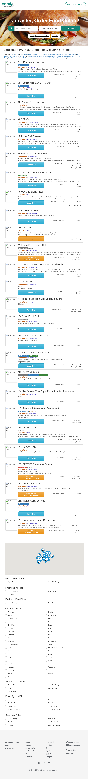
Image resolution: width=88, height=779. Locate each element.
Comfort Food (12, 703)
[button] (43, 551)
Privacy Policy (30, 748)
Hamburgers (22, 56)
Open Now (11, 582)
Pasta (68, 56)
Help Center (9, 748)
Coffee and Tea (72, 54)
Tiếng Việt (49, 757)
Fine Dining (12, 691)
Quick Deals (52, 591)
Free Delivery (12, 603)
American (12, 54)
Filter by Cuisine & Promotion (39, 36)
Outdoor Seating (53, 722)
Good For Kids (53, 688)
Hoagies (29, 56)
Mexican (49, 56)
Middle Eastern (56, 56)
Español (49, 751)
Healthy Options (53, 700)
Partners (28, 742)
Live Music (51, 719)
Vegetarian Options (54, 709)
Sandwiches (18, 58)
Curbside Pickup (53, 582)
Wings (69, 58)
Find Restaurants (70, 28)
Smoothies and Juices (34, 58)
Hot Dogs (35, 56)
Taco (58, 58)
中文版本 (49, 745)
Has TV (10, 725)
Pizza (72, 56)
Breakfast (35, 54)
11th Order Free (13, 591)
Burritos (41, 54)
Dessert (6, 56)
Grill (14, 56)
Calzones (46, 54)
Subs (50, 58)
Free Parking (12, 719)
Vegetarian (63, 58)
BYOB (10, 700)
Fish (11, 56)
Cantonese (53, 54)
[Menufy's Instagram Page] (44, 763)
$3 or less (51, 603)
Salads (13, 58)
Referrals (28, 757)
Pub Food (51, 631)
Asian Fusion (23, 54)
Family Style (12, 706)
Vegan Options (53, 706)
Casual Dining (12, 685)
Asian (17, 54)
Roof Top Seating (54, 725)
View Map (55, 36)
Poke (76, 56)
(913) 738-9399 (73, 742)
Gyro (17, 56)
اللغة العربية (50, 742)
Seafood (25, 58)
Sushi (54, 58)
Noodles (64, 56)
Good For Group (53, 685)
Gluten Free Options (15, 709)
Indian (40, 56)
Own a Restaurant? (75, 5)
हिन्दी (47, 748)
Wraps (73, 58)
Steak (47, 58)
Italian (44, 56)
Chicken (59, 54)
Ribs (9, 58)
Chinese (64, 54)
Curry (78, 54)
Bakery (30, 54)
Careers (28, 745)
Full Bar (10, 722)
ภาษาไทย (49, 754)
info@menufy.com (74, 745)
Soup (43, 58)
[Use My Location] (11, 28)
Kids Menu (51, 703)
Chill (9, 688)
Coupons (11, 594)
